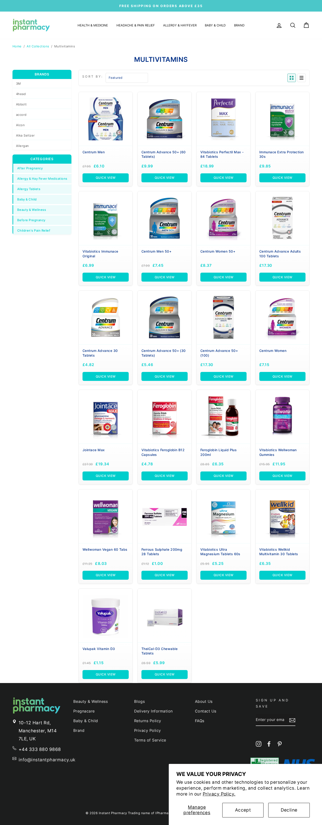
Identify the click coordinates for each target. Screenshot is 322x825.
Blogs (139, 701)
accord (21, 115)
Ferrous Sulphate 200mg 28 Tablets (161, 551)
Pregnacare (84, 711)
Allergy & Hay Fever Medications (42, 178)
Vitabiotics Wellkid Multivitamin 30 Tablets (278, 551)
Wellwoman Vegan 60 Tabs (105, 549)
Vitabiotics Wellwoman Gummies (278, 452)
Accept (243, 810)
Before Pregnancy (31, 220)
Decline (289, 810)
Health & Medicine (93, 25)
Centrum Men (94, 152)
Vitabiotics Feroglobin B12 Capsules (163, 452)
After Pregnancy (30, 168)
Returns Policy (147, 720)
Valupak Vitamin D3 (99, 649)
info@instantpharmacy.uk (47, 759)
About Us (204, 701)
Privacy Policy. (219, 794)
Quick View (106, 177)
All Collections (38, 46)
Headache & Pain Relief (135, 25)
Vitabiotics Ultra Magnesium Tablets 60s (220, 551)
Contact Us (205, 711)
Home (17, 46)
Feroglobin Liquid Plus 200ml (218, 452)
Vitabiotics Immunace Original (100, 253)
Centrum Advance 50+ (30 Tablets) (163, 353)
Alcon (20, 125)
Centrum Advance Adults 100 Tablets (280, 253)
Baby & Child (215, 25)
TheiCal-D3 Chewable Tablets (159, 651)
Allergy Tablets (28, 189)
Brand (239, 25)
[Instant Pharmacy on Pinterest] (279, 743)
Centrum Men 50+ (156, 251)
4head (21, 94)
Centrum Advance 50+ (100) (219, 353)
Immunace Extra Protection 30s (281, 154)
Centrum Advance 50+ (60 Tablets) (163, 154)
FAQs (199, 720)
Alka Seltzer (25, 135)
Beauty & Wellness (31, 210)
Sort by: (92, 76)
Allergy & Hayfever (180, 25)
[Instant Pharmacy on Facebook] (269, 743)
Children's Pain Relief (33, 230)
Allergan (22, 146)
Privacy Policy (147, 730)
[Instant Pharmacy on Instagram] (258, 743)
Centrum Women (272, 351)
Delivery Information (153, 711)
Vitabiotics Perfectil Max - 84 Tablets (222, 154)
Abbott (21, 104)
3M (18, 83)
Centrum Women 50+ (217, 251)
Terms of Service (150, 740)
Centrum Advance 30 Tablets (100, 353)
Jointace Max (94, 450)
